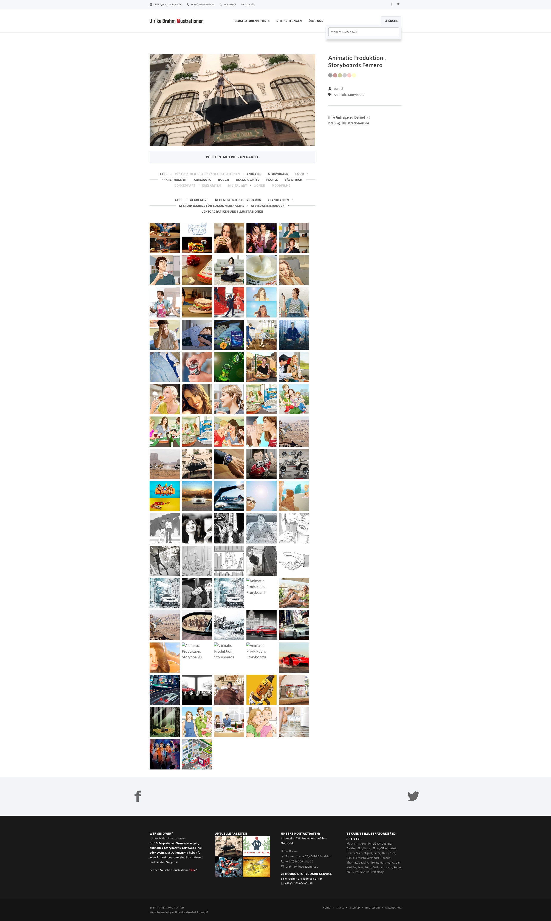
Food (299, 174)
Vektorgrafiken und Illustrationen (232, 211)
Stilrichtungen (289, 21)
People (272, 180)
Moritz (391, 862)
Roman (380, 862)
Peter (376, 853)
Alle (163, 174)
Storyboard (278, 174)
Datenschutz (393, 907)
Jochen (385, 858)
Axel (392, 853)
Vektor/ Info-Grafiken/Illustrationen (207, 174)
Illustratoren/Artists (251, 21)
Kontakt (249, 4)
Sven (359, 853)
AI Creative (199, 200)
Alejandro (373, 858)
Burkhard (379, 867)
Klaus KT (352, 843)
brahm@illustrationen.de (167, 4)
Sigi (360, 848)
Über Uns (316, 21)
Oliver (384, 848)
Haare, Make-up (174, 180)
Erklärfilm (211, 185)
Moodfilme (281, 185)
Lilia (375, 843)
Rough (223, 180)
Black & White (247, 180)
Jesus (392, 848)
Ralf (373, 872)
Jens (360, 867)
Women (259, 185)
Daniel (338, 88)
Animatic (254, 174)
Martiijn (351, 867)
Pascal (367, 848)
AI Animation (278, 200)
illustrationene (184, 870)
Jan (398, 862)
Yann (389, 867)
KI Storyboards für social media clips (211, 206)
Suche (393, 21)
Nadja (380, 872)
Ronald (365, 872)
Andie (397, 867)
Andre (371, 862)
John (368, 867)
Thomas (352, 862)
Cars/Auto (202, 180)
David (362, 862)
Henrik (351, 853)
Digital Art (237, 185)
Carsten (351, 848)
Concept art (185, 185)
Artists (340, 907)
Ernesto (361, 858)
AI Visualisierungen (268, 206)
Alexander (365, 843)
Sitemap (354, 907)
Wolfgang (385, 843)
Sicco (376, 848)
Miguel (368, 853)
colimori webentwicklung (188, 912)
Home (326, 907)
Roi (357, 872)
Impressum (229, 4)
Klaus (384, 853)
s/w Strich (293, 180)
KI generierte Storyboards (238, 200)
